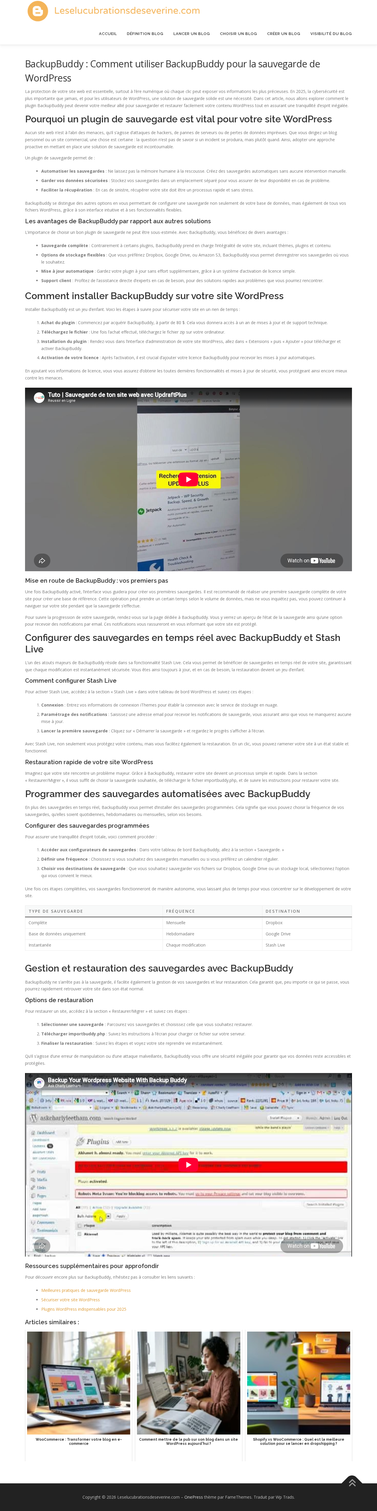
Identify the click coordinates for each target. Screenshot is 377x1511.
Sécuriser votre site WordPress (70, 1299)
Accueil (108, 33)
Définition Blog (145, 33)
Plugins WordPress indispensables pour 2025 (83, 1309)
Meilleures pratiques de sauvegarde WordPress (86, 1290)
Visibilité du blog (331, 33)
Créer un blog (283, 33)
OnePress (193, 1497)
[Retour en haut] (352, 1483)
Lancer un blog (191, 33)
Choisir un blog (238, 33)
